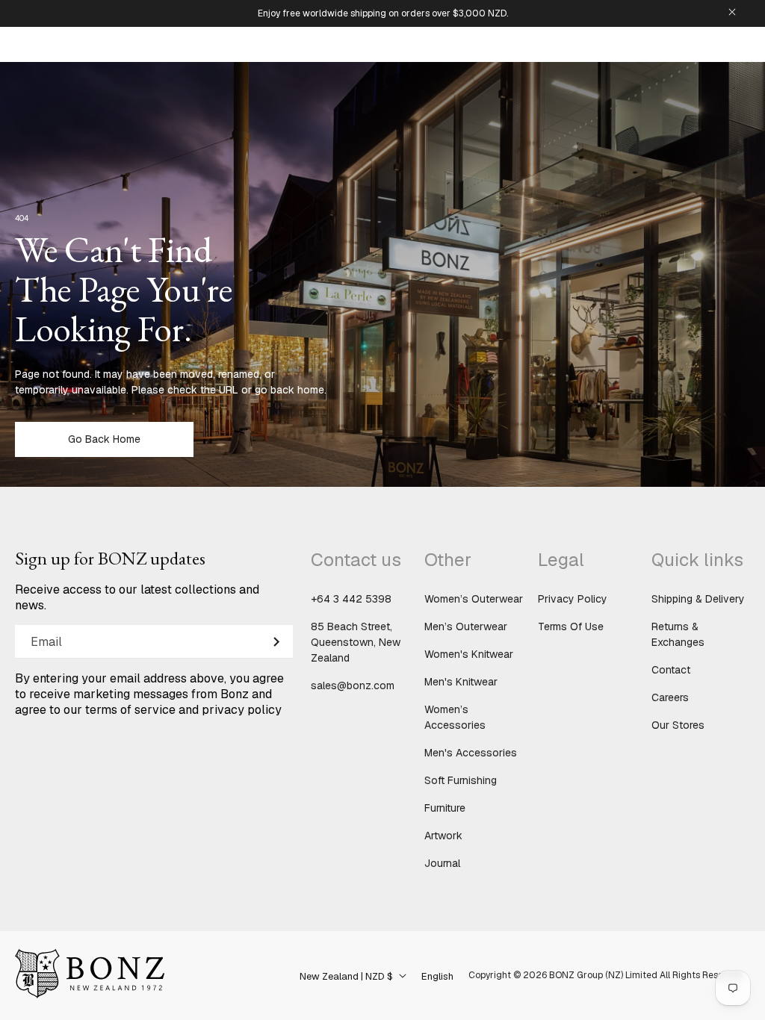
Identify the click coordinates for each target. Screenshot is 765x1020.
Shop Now (382, 555)
